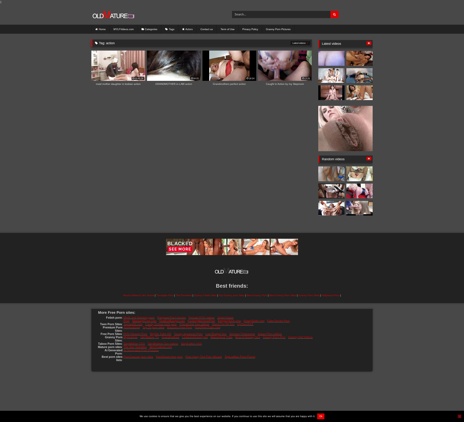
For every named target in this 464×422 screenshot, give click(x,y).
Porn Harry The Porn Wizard (203, 356)
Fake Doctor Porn (278, 320)
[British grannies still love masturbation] (359, 173)
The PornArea (184, 295)
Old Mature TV (149, 337)
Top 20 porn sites (153, 327)
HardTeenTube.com (207, 327)
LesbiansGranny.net (195, 337)
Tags (171, 29)
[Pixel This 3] (331, 92)
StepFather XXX (191, 343)
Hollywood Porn (330, 295)
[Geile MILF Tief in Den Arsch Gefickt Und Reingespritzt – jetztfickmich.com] (359, 75)
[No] (459, 416)
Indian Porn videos (270, 334)
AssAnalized (131, 327)
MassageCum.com (144, 320)
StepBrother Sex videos (163, 343)
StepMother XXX (134, 343)
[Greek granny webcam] (331, 58)
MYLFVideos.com (123, 29)
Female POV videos (202, 317)
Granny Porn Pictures (278, 29)
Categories (151, 29)
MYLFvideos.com (161, 347)
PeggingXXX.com (229, 320)
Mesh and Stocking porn (139, 317)
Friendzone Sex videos (194, 324)
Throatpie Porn (164, 295)
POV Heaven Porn (135, 334)
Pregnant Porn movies (171, 317)
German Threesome (242, 334)
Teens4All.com (132, 324)
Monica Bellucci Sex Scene (138, 295)
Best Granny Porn (257, 295)
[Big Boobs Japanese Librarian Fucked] (331, 191)
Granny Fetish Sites (205, 295)
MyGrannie (130, 337)
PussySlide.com (254, 320)
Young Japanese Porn (188, 334)
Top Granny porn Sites (232, 295)
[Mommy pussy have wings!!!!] (331, 208)
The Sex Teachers (135, 347)
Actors (189, 29)
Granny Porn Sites (308, 295)
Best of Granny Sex (247, 337)
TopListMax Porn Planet (240, 356)
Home (102, 29)
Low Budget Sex (216, 334)
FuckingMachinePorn (201, 320)
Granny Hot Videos (300, 337)
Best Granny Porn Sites (282, 295)
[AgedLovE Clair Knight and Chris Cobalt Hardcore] (359, 191)
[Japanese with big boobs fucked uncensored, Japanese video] (359, 58)
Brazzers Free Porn (179, 327)
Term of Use (228, 29)
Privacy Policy (250, 29)
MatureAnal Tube (221, 337)
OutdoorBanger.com (172, 320)
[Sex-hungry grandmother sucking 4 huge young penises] (331, 75)
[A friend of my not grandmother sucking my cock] (331, 173)
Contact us (206, 29)
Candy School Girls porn (161, 324)
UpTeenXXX (245, 324)
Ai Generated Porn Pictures (141, 350)
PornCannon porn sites (138, 356)
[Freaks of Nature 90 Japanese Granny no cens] (359, 92)
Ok (320, 416)
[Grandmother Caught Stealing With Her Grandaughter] (359, 208)
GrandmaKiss (170, 337)
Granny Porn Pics (274, 337)
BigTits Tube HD (160, 334)
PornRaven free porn (169, 356)
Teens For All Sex (223, 324)
